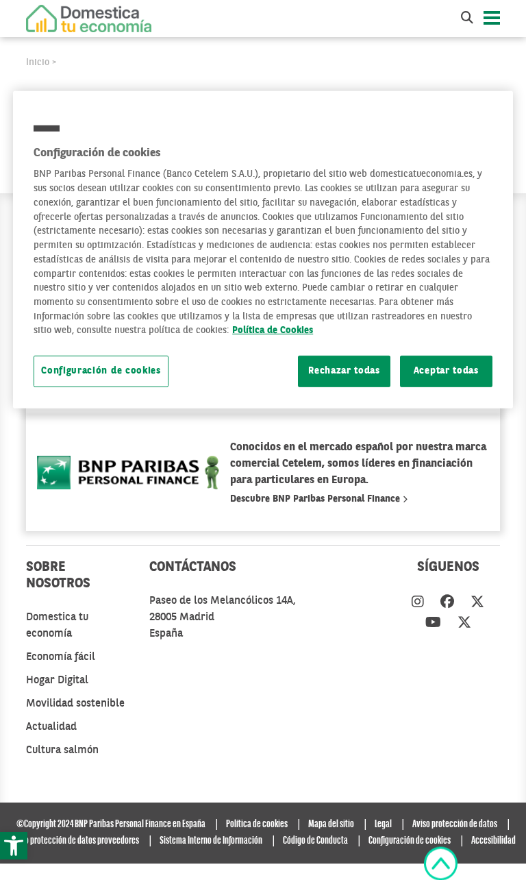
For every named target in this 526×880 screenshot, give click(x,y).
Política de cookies (257, 824)
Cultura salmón (62, 750)
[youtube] (433, 624)
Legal (383, 824)
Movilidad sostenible (75, 703)
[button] (13, 845)
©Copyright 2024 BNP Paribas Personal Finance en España (110, 824)
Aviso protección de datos (454, 824)
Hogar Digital (57, 680)
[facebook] (447, 603)
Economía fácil (60, 657)
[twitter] (477, 603)
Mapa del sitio (331, 824)
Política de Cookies (272, 330)
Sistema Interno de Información (211, 840)
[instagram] (418, 603)
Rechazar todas (344, 371)
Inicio (37, 62)
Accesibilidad (493, 840)
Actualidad (51, 727)
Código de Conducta (315, 840)
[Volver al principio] (441, 863)
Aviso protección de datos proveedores (75, 840)
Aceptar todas (446, 371)
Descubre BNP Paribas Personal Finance (316, 499)
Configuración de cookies (101, 371)
